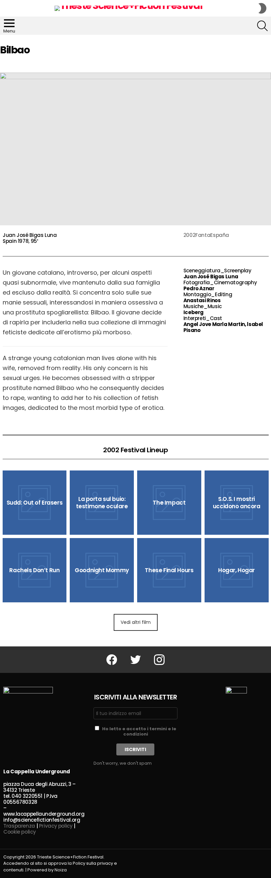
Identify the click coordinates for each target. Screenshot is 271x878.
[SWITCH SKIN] (262, 8)
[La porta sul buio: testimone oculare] (102, 502)
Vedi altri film (136, 622)
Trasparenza (19, 825)
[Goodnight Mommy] (102, 570)
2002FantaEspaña (206, 235)
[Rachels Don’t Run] (35, 570)
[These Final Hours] (169, 570)
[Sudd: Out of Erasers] (35, 502)
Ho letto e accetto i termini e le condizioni (139, 731)
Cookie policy (19, 831)
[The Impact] (169, 502)
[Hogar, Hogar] (237, 570)
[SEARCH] (262, 26)
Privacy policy (56, 825)
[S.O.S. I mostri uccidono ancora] (237, 502)
